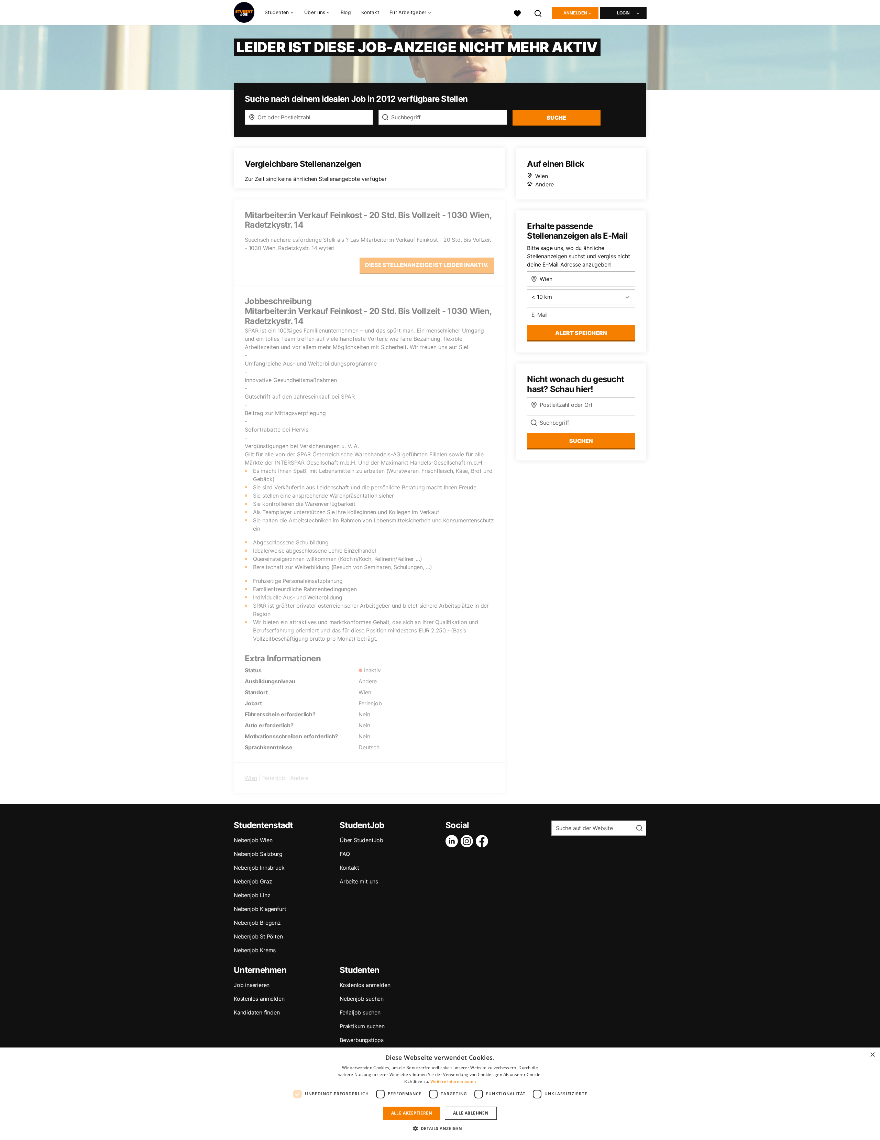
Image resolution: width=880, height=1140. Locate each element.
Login (623, 13)
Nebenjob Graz (253, 881)
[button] (440, 1128)
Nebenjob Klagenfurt (260, 908)
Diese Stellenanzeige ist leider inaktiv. (426, 264)
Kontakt (370, 12)
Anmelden (575, 13)
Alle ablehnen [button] (470, 1113)
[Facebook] (483, 841)
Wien (251, 777)
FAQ (345, 853)
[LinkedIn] (453, 841)
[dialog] (440, 1093)
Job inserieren (252, 984)
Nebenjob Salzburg (258, 853)
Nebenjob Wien (253, 840)
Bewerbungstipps (362, 1039)
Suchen (581, 440)
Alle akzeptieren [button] (411, 1113)
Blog (346, 12)
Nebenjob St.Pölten (258, 936)
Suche (556, 117)
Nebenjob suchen (362, 998)
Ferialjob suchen (360, 1012)
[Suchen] (538, 12)
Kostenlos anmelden (259, 998)
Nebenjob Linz (252, 895)
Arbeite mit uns (359, 881)
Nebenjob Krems (255, 950)
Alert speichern (581, 332)
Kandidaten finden (257, 1012)
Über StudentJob (361, 840)
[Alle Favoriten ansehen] (517, 12)
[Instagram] (468, 841)
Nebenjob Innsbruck (259, 867)
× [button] (872, 1054)
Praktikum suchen (362, 1026)
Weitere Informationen (453, 1081)
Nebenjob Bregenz (257, 922)
